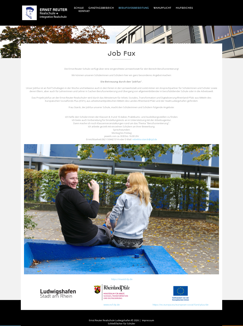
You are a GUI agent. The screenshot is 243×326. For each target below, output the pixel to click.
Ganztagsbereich (101, 7)
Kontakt (84, 11)
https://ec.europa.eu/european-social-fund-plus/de (180, 304)
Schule (79, 7)
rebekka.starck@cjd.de (144, 139)
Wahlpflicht (162, 7)
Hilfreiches (184, 7)
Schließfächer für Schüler (121, 323)
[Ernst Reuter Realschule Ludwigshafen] (44, 12)
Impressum (148, 320)
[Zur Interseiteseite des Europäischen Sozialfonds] (180, 293)
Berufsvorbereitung (133, 7)
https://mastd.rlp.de (122, 279)
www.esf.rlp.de (112, 304)
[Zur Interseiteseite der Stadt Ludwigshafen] (58, 293)
